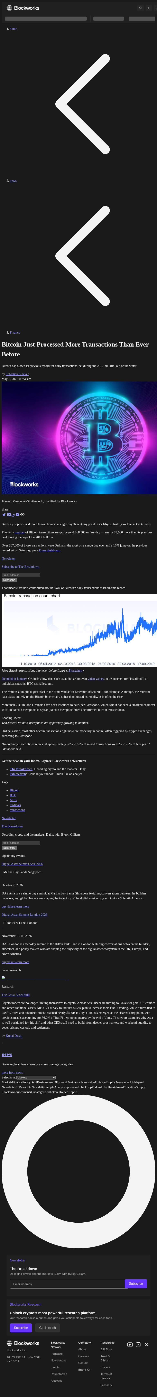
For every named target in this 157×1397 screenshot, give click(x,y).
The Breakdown (12, 826)
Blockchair (75, 670)
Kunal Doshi (14, 1035)
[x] (146, 1345)
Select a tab (9, 1077)
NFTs (13, 800)
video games (96, 678)
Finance (15, 332)
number (20, 532)
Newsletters (58, 1360)
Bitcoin (14, 790)
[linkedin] (138, 1345)
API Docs (106, 1349)
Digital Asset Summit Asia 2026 (22, 864)
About (82, 1349)
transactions (17, 810)
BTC (13, 795)
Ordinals (15, 805)
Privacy (105, 1367)
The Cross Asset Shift (16, 994)
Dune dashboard (49, 550)
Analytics (56, 1380)
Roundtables (59, 1374)
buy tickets (9, 906)
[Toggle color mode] (149, 8)
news (13, 180)
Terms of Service (106, 1376)
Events (55, 1367)
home (13, 28)
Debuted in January (14, 678)
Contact (83, 1362)
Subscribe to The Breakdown (20, 566)
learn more (22, 906)
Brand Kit (84, 1369)
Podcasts (57, 1353)
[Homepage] (23, 7)
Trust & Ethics (105, 1358)
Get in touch (47, 1328)
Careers (83, 1356)
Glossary (106, 1385)
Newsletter (9, 558)
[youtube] (130, 1345)
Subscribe (136, 1283)
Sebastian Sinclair (17, 374)
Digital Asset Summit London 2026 (24, 914)
